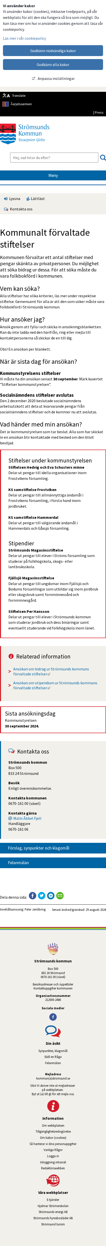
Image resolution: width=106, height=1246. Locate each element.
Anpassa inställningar (56, 78)
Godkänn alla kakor (53, 64)
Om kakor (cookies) (53, 1138)
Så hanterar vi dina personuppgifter (53, 1144)
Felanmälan (18, 862)
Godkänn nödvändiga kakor (53, 50)
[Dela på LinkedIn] (50, 895)
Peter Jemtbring (35, 909)
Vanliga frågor (53, 1150)
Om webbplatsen (53, 1125)
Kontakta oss (20, 208)
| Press (98, 112)
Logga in (53, 1156)
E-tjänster (76, 1200)
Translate (19, 95)
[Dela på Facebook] (32, 895)
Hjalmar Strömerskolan (72, 1206)
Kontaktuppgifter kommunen (53, 988)
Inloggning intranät (67, 1162)
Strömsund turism (67, 1224)
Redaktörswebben (53, 1168)
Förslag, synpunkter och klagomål (38, 848)
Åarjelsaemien (21, 104)
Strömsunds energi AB (72, 1212)
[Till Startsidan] (24, 146)
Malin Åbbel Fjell (27, 818)
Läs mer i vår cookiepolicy (24, 38)
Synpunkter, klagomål (53, 1051)
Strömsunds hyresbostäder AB (69, 1218)
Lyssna (14, 198)
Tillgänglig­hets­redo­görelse (53, 1131)
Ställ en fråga (53, 1057)
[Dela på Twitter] (41, 895)
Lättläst (37, 198)
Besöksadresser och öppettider (53, 984)
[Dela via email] (60, 895)
